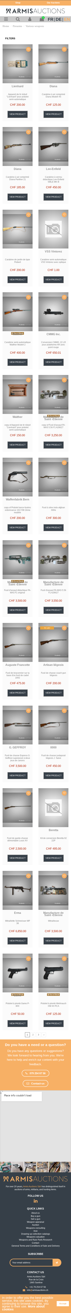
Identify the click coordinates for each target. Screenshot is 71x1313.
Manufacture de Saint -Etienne (53, 418)
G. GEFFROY (17, 747)
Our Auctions (53, 3)
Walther (17, 334)
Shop (17, 3)
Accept (62, 1303)
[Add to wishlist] (28, 49)
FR (50, 19)
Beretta (53, 830)
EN (67, 19)
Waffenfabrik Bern (17, 499)
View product (17, 114)
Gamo (17, 995)
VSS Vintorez (53, 251)
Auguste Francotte (17, 664)
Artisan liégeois (53, 664)
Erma (17, 912)
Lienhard (17, 86)
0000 (53, 747)
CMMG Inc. (53, 334)
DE (59, 19)
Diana (53, 86)
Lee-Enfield (53, 168)
